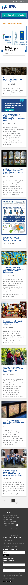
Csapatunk (14, 532)
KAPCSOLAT (23, 1)
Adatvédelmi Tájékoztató (10, 546)
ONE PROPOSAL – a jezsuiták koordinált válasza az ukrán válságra (13, 238)
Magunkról (14, 529)
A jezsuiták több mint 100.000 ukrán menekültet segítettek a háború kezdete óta (13, 270)
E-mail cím (6, 568)
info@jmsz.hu (7, 525)
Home (3, 23)
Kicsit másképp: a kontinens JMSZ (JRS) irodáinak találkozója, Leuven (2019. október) (12, 473)
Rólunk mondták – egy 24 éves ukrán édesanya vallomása (13, 322)
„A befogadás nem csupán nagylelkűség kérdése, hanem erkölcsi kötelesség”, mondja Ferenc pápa (14, 117)
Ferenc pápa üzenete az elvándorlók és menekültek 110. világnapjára (13, 79)
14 (23, 500)
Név (4, 562)
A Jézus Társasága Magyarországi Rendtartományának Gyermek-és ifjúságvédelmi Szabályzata (14, 542)
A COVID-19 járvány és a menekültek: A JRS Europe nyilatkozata (13, 422)
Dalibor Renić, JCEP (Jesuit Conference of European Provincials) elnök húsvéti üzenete (13, 171)
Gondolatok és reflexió (13, 23)
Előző (5, 500)
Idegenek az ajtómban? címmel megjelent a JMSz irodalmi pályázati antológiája (13, 369)
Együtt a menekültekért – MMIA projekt (11, 48)
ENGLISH (14, 1)
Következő (14, 503)
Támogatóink (14, 535)
